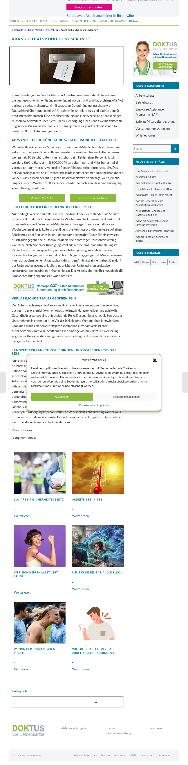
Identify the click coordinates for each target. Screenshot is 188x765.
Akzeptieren (62, 396)
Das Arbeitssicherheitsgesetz (39, 499)
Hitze (154, 262)
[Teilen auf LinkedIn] (96, 702)
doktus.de (17, 29)
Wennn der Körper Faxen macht (153, 194)
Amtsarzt (83, 260)
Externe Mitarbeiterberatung (41, 29)
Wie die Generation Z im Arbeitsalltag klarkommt (94, 650)
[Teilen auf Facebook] (40, 702)
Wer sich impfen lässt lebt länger (154, 182)
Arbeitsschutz (144, 95)
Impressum (104, 405)
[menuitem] (14, 20)
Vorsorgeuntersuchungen (152, 128)
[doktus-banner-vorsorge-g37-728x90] (68, 288)
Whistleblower (145, 135)
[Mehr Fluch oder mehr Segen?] (3, 382)
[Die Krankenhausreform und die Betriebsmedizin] (185, 382)
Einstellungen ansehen (126, 396)
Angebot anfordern (89, 7)
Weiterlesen (22, 516)
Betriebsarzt (144, 102)
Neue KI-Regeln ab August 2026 (97, 572)
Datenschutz (87, 405)
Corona (145, 262)
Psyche (172, 262)
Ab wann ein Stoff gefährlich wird (154, 230)
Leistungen (156, 728)
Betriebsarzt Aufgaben (74, 728)
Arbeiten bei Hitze (87, 499)
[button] (155, 360)
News (163, 262)
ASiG (136, 262)
